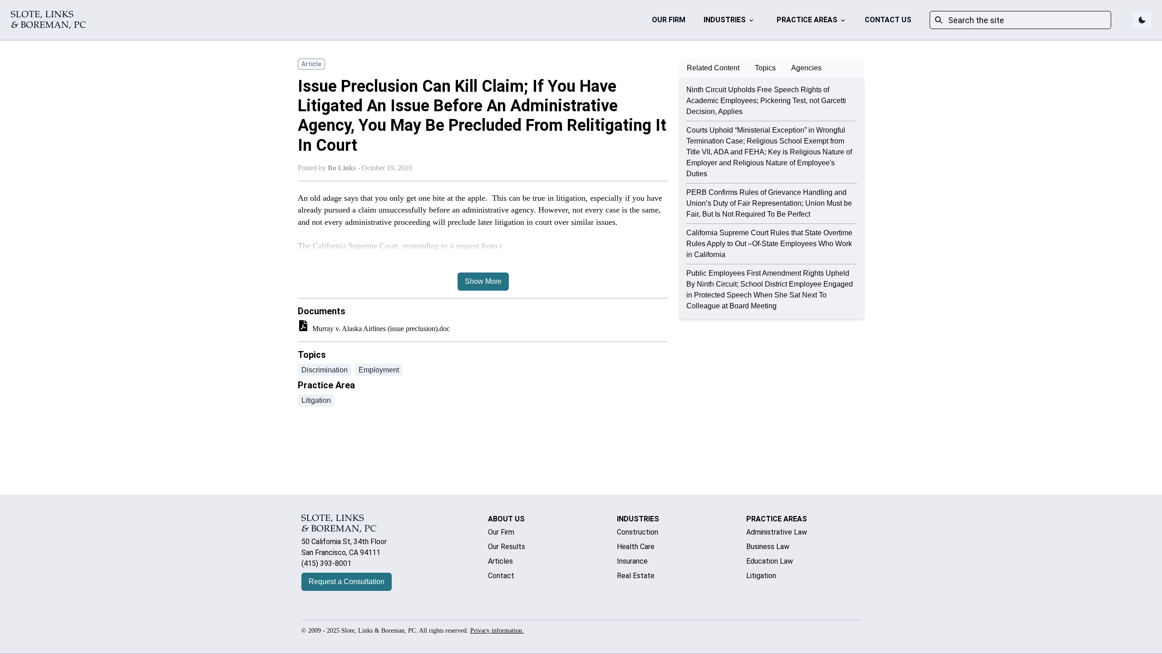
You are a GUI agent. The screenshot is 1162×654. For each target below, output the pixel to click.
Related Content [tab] (713, 68)
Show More (483, 281)
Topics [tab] (765, 68)
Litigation (761, 575)
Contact (501, 575)
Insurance (632, 561)
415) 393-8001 (327, 563)
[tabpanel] (771, 198)
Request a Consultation (346, 581)
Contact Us (888, 19)
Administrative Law (776, 532)
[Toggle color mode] (1142, 20)
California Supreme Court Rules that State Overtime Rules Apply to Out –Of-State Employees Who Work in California (769, 243)
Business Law (767, 546)
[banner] (48, 20)
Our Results (506, 546)
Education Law (769, 561)
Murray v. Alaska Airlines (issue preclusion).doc (381, 328)
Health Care (636, 546)
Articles (500, 561)
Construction (637, 532)
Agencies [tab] (806, 68)
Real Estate (636, 575)
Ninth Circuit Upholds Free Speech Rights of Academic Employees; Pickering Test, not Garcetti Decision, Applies (766, 100)
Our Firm (668, 19)
